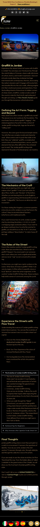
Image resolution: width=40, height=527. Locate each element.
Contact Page (12, 475)
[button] (15, 511)
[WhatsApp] (31, 523)
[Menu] (38, 20)
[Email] (37, 523)
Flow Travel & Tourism (25, 98)
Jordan (7, 28)
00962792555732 (26, 472)
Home (2, 28)
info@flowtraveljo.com (27, 9)
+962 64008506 (12, 9)
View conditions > (24, 4)
